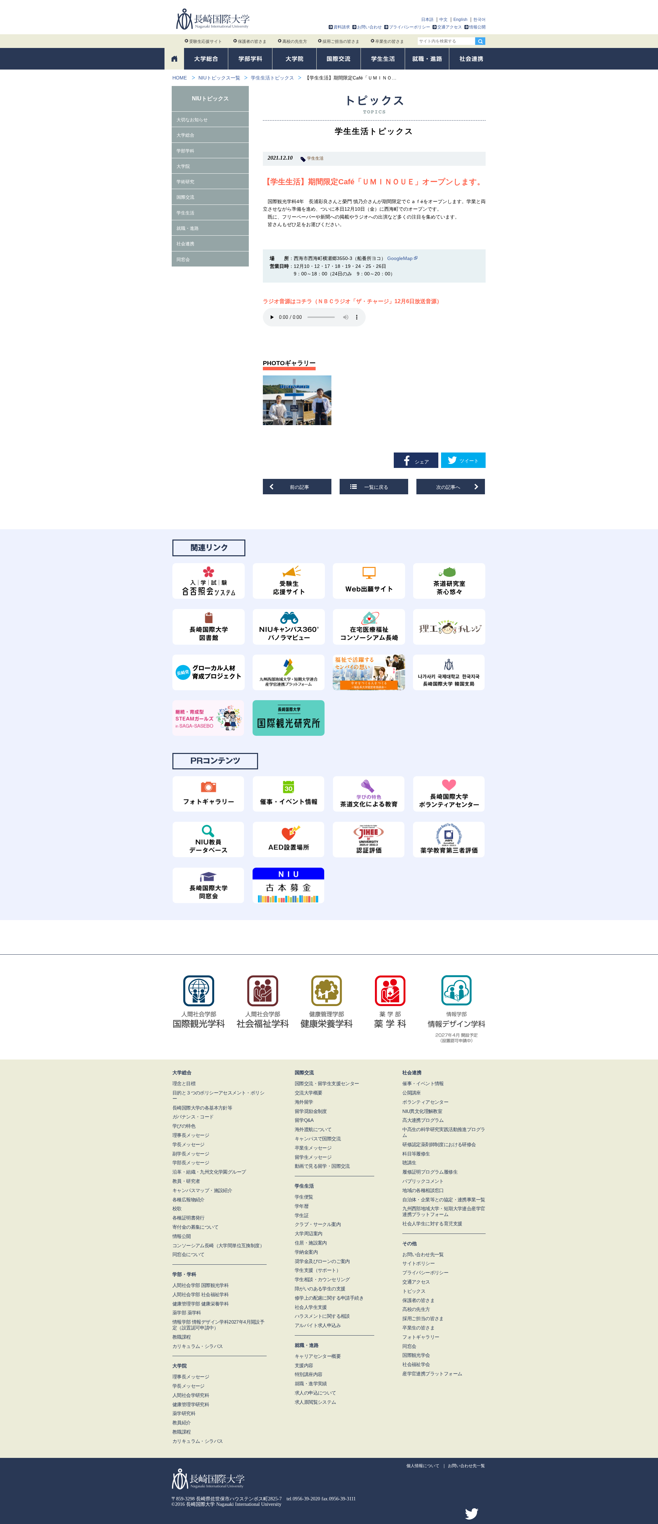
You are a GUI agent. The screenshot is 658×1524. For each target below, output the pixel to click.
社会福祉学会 (416, 1364)
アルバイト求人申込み (318, 1325)
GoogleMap (400, 258)
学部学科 (185, 150)
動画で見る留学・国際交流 (322, 1166)
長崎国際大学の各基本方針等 (202, 1108)
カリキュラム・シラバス (197, 1346)
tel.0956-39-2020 (303, 1498)
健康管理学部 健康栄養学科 (200, 1303)
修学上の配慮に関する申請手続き (329, 1298)
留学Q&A (304, 1120)
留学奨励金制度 (311, 1111)
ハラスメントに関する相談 (322, 1316)
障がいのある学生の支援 (320, 1288)
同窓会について (188, 1254)
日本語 (427, 19)
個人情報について (422, 1466)
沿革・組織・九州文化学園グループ (209, 1172)
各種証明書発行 (188, 1218)
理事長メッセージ (190, 1135)
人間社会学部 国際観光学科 (200, 1285)
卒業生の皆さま (389, 41)
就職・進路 (187, 228)
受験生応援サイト (205, 41)
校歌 (177, 1208)
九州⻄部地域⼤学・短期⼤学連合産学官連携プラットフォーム (443, 1211)
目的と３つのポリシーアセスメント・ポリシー (218, 1095)
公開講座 (411, 1092)
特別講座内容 (308, 1374)
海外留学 (304, 1102)
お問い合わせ (369, 27)
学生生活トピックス (272, 77)
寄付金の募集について (195, 1227)
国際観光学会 (416, 1355)
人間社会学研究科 (190, 1395)
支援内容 (304, 1365)
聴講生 (409, 1162)
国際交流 (185, 197)
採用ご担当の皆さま (341, 41)
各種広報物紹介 (188, 1199)
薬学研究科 (183, 1413)
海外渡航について (313, 1129)
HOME (179, 77)
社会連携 (185, 243)
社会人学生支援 (311, 1307)
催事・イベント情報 (423, 1083)
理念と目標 (183, 1083)
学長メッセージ (188, 1144)
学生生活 (315, 158)
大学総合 (185, 135)
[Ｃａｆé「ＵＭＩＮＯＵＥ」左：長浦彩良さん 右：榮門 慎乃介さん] (297, 400)
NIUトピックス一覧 (219, 77)
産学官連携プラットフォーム (432, 1373)
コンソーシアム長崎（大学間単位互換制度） (218, 1245)
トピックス (413, 1291)
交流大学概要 (308, 1092)
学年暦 (301, 1206)
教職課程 (181, 1337)
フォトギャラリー (420, 1337)
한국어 (479, 19)
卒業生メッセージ (313, 1148)
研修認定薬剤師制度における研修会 (439, 1144)
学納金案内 (306, 1252)
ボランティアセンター (425, 1102)
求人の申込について (315, 1393)
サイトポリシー (418, 1263)
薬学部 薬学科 (186, 1312)
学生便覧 (304, 1197)
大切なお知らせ (192, 119)
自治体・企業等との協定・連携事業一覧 (443, 1199)
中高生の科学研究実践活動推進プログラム (443, 1132)
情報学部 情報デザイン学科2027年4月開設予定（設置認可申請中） (218, 1324)
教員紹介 (181, 1422)
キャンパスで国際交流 (318, 1138)
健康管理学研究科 (190, 1404)
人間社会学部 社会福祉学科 (200, 1294)
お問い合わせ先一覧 (423, 1254)
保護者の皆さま (252, 41)
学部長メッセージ (190, 1162)
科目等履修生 (416, 1153)
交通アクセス (449, 27)
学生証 (301, 1215)
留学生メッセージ (313, 1157)
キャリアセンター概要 (318, 1356)
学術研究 (185, 181)
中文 (443, 19)
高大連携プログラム (423, 1120)
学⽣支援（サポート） (318, 1270)
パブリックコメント (423, 1181)
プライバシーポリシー (409, 27)
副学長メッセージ (190, 1153)
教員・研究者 (186, 1181)
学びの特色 (183, 1126)
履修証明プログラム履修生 (430, 1172)
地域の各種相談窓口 (423, 1190)
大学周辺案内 (308, 1233)
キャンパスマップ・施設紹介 (202, 1190)
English (460, 19)
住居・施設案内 (311, 1243)
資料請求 (341, 27)
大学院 (183, 166)
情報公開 (477, 27)
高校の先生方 (294, 41)
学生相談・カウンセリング (322, 1279)
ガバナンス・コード (193, 1116)
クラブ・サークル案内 (318, 1224)
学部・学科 (184, 1274)
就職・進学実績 (311, 1383)
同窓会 (183, 259)
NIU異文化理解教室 (422, 1111)
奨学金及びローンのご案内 (322, 1261)
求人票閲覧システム (315, 1402)
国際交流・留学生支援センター (327, 1083)
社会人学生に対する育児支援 (432, 1223)
